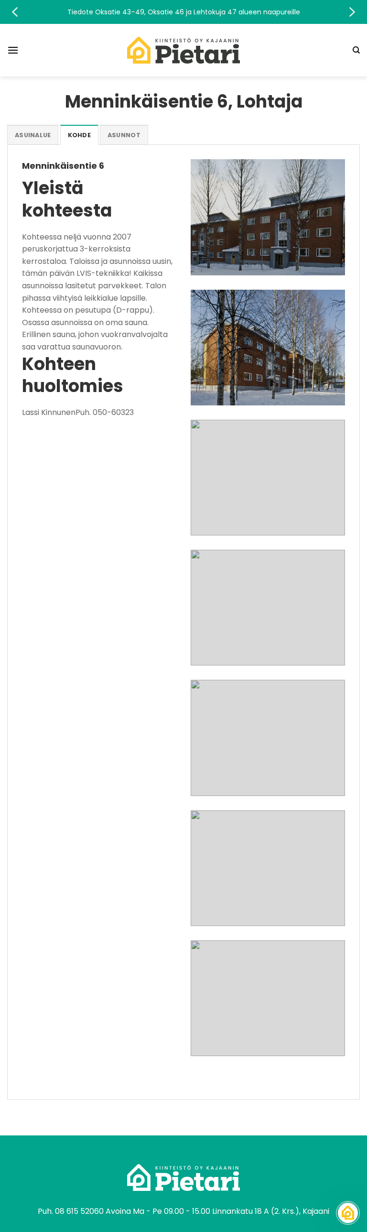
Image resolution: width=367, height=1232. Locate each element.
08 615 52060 (79, 1211)
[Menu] (13, 50)
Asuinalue (33, 135)
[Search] (356, 50)
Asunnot (124, 135)
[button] (183, 12)
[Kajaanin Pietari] (183, 50)
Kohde (79, 135)
